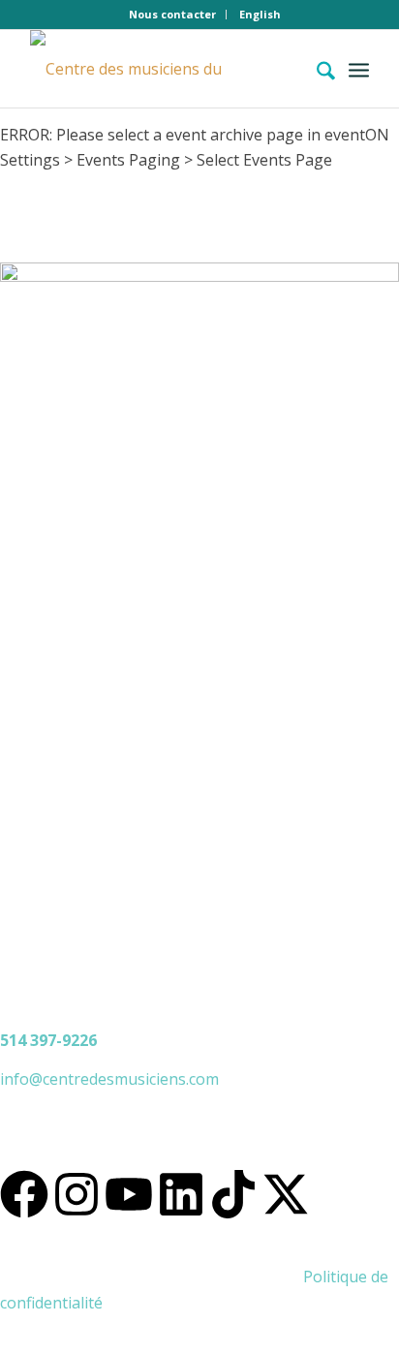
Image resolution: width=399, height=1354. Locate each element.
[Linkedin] (181, 1194)
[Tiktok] (233, 1194)
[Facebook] (24, 1194)
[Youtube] (129, 1194)
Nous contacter (172, 14)
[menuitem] (173, 14)
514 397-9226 (48, 1040)
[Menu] (359, 69)
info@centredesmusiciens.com (109, 1079)
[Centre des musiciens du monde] (165, 69)
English (260, 14)
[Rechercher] (316, 69)
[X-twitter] (285, 1194)
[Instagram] (76, 1194)
